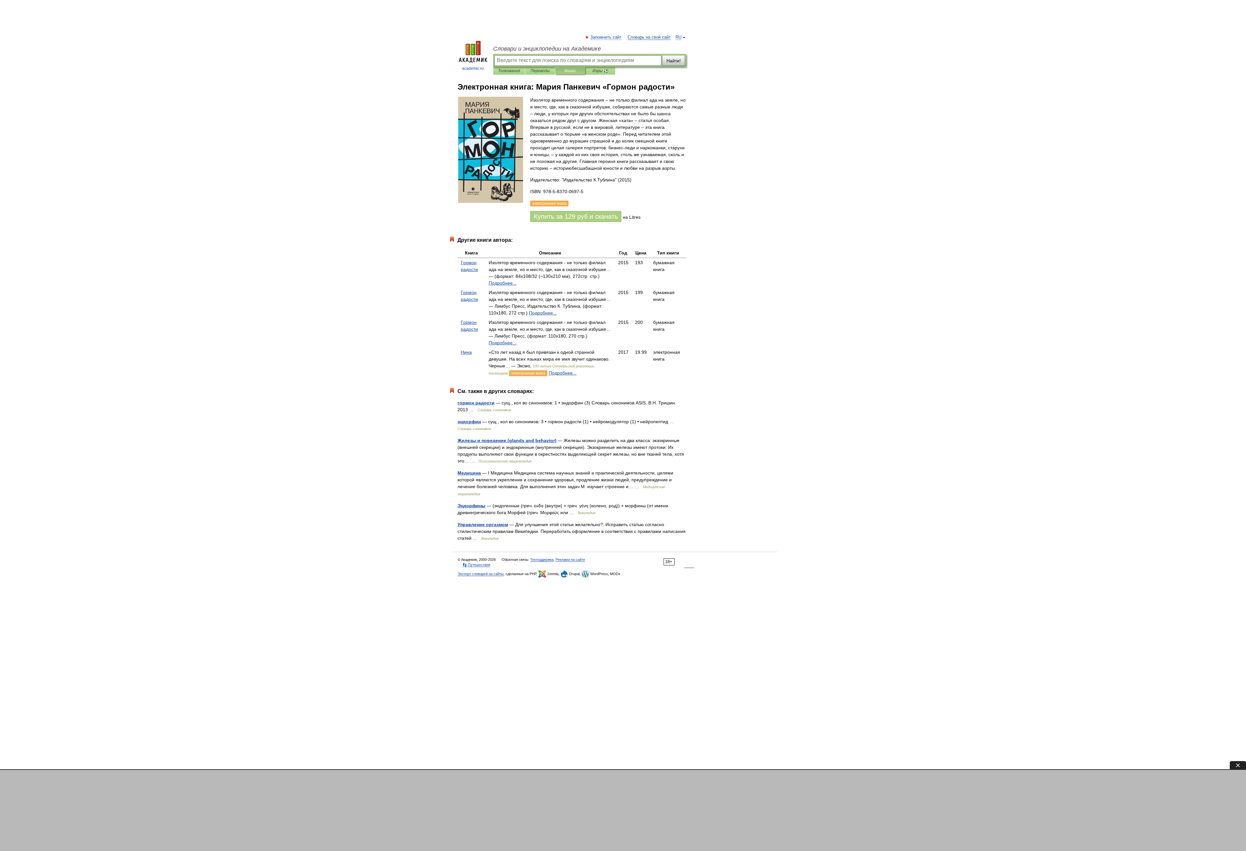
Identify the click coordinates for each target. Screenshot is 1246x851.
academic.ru (473, 68)
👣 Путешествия (476, 565)
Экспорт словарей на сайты (481, 574)
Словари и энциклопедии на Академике (547, 48)
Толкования (509, 70)
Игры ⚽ (600, 70)
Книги (570, 70)
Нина (466, 352)
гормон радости (476, 402)
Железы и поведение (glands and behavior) (507, 440)
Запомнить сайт (606, 37)
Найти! (673, 60)
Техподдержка (542, 559)
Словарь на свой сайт (649, 37)
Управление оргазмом (483, 524)
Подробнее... (503, 283)
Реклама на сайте (570, 559)
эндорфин (469, 421)
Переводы (540, 70)
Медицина (469, 472)
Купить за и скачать (576, 216)
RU (678, 37)
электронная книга (528, 373)
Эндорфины (471, 505)
